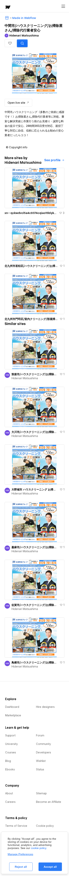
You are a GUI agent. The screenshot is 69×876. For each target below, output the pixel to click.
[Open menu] (63, 6)
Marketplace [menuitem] (13, 715)
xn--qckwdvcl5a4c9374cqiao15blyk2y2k (31, 213)
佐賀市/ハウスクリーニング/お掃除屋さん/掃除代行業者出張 (35, 604)
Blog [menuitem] (8, 760)
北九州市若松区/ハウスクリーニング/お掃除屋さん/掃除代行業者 (31, 265)
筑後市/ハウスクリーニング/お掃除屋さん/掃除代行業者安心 (35, 374)
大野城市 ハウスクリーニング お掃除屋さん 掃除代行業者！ (35, 489)
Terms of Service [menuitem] (16, 825)
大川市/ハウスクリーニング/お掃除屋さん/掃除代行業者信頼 (35, 431)
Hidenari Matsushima (25, 378)
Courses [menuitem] (10, 752)
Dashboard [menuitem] (12, 706)
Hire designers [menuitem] (45, 706)
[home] (8, 7)
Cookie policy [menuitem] (45, 825)
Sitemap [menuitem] (41, 793)
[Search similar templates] (22, 43)
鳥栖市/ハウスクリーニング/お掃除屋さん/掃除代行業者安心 (35, 662)
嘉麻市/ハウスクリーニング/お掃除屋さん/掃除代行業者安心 (35, 547)
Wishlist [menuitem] (41, 760)
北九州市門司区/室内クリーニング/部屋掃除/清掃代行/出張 (31, 319)
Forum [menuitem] (40, 735)
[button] (10, 43)
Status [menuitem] (40, 769)
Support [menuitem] (10, 735)
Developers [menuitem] (43, 752)
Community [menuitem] (43, 743)
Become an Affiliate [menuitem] (48, 801)
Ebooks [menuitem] (10, 769)
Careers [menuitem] (10, 801)
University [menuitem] (11, 743)
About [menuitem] (9, 793)
